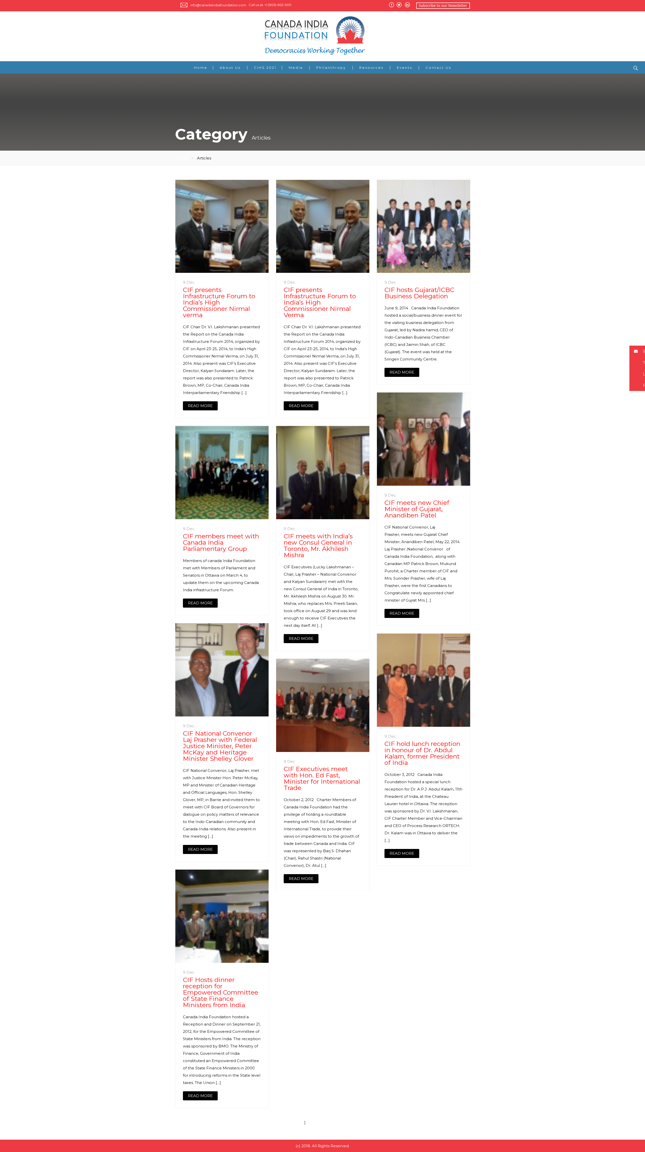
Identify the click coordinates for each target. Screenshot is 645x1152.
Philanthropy (331, 67)
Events (404, 67)
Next (335, 1123)
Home (200, 67)
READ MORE (200, 405)
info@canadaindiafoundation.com (218, 5)
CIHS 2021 (265, 67)
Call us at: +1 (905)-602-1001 (270, 5)
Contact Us (438, 67)
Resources (371, 67)
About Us (230, 67)
